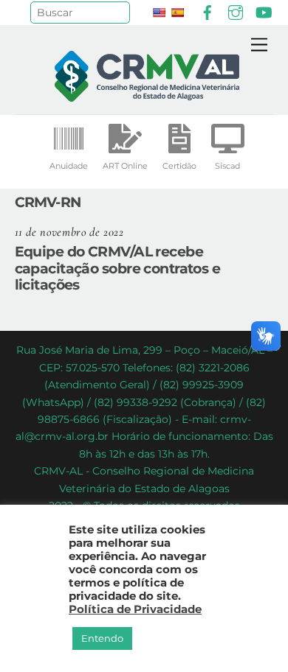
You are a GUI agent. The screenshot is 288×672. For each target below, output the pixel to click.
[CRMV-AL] (147, 95)
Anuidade (68, 166)
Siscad (227, 166)
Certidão (179, 166)
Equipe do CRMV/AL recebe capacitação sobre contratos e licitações (118, 268)
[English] (158, 12)
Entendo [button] (102, 638)
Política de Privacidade (135, 609)
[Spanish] (177, 12)
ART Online (125, 166)
